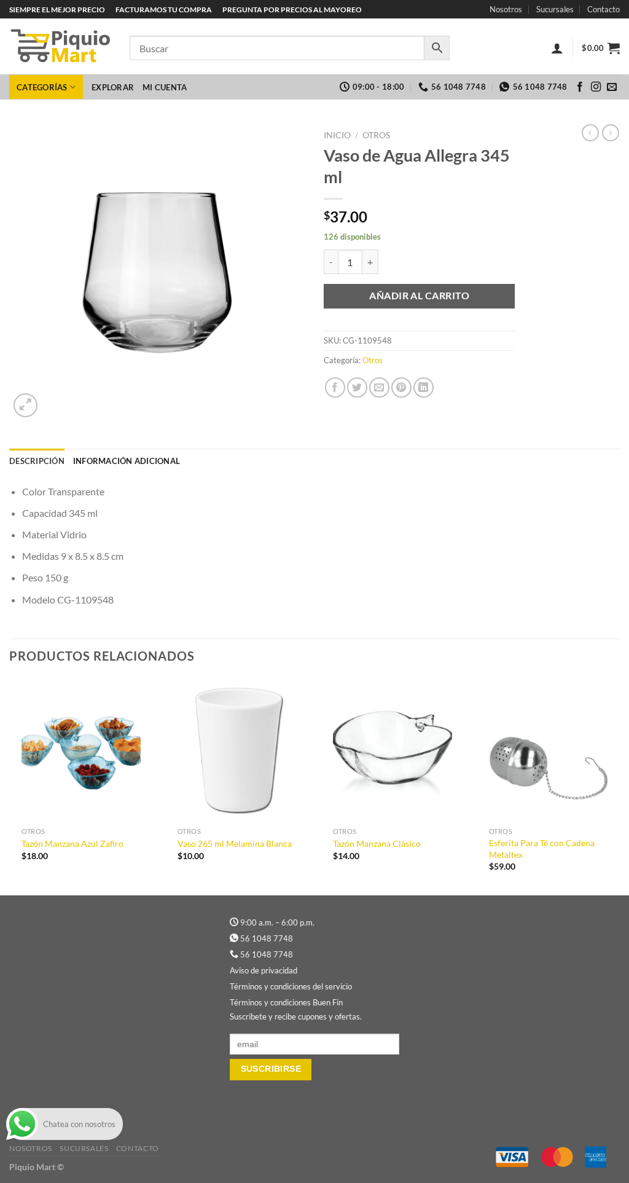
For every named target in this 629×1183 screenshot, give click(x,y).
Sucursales (555, 9)
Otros (376, 135)
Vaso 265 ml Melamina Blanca (235, 843)
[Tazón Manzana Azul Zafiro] (81, 749)
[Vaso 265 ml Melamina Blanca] (237, 749)
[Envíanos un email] (612, 87)
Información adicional (126, 461)
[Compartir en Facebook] (335, 387)
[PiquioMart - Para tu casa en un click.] (60, 47)
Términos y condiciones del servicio (291, 986)
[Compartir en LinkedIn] (423, 387)
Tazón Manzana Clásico (377, 843)
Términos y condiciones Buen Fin (286, 1002)
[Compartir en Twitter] (357, 387)
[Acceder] (557, 47)
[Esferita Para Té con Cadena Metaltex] (548, 749)
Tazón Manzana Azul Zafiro (72, 843)
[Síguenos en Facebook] (580, 87)
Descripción (36, 461)
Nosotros (506, 9)
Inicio (337, 135)
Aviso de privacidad (263, 970)
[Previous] (10, 785)
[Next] (619, 785)
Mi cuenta (165, 87)
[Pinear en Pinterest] (401, 387)
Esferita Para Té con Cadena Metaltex (542, 849)
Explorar (113, 87)
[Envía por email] (379, 387)
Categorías (42, 87)
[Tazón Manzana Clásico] (392, 749)
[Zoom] (25, 405)
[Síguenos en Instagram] (596, 87)
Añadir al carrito (419, 295)
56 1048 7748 (266, 938)
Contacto (603, 9)
